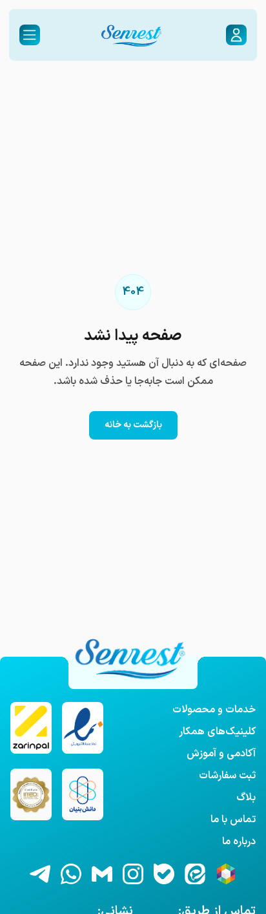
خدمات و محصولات (214, 709)
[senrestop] (164, 874)
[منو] (29, 35)
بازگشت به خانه (133, 425)
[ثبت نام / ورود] (236, 35)
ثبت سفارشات (227, 775)
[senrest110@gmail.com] (102, 874)
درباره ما (239, 841)
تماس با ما (233, 819)
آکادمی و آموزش (221, 753)
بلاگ (246, 797)
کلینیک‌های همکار (217, 731)
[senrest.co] (133, 874)
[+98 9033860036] (71, 874)
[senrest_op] (40, 874)
